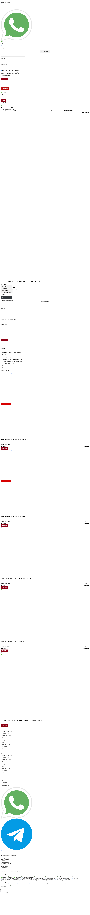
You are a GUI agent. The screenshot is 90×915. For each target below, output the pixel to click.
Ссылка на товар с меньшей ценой (9, 319)
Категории (3, 874)
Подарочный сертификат (7, 740)
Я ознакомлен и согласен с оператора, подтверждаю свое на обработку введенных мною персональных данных (13, 73)
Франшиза (46, 729)
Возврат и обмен (6, 744)
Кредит (41, 729)
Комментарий (4, 324)
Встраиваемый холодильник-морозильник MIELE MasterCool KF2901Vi (23, 720)
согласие (3, 73)
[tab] (3, 348)
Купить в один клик (6, 297)
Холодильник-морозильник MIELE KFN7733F (15, 439)
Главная (3, 110)
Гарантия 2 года (15, 729)
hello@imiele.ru (4, 782)
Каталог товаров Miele (10, 110)
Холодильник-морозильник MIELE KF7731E (14, 516)
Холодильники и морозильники (22, 110)
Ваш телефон (4, 64)
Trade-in (4, 748)
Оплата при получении (24, 729)
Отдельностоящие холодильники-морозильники (40, 110)
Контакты (51, 729)
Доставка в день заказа (34, 729)
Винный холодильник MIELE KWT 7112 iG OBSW (16, 578)
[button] (4, 448)
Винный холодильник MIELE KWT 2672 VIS (14, 641)
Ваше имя (3, 58)
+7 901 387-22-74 (5, 785)
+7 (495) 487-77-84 (5, 43)
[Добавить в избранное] (2, 436)
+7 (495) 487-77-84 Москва (7, 780)
